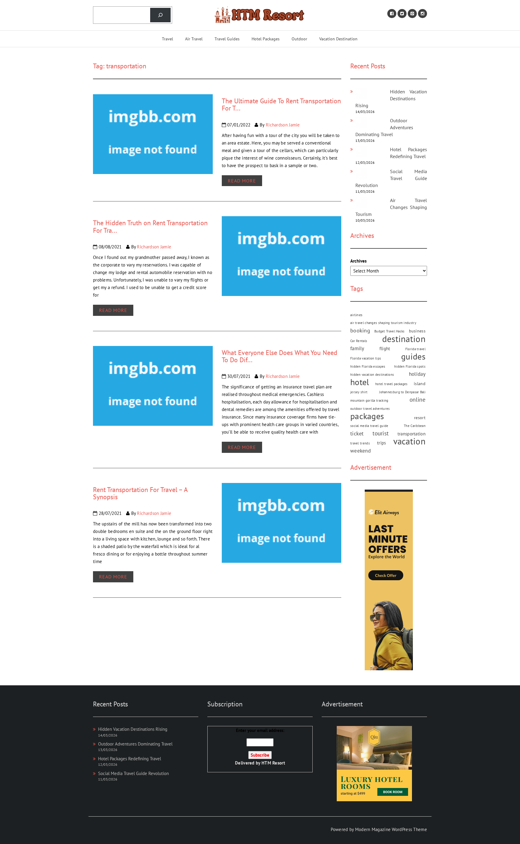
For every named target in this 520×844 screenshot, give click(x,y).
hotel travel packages (391, 384)
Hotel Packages (266, 39)
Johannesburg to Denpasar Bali (402, 392)
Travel (167, 39)
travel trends (360, 443)
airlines (356, 314)
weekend (360, 450)
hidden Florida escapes (367, 366)
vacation (409, 441)
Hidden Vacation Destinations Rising (391, 98)
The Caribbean (415, 426)
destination (404, 339)
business (417, 331)
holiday (417, 374)
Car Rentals (358, 341)
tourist (380, 433)
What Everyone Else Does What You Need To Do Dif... (279, 356)
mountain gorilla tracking (369, 400)
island (420, 383)
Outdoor (299, 39)
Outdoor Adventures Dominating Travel (135, 744)
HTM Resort (273, 763)
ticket (357, 433)
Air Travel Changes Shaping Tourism (391, 207)
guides (413, 356)
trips (381, 443)
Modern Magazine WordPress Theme (391, 829)
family (357, 348)
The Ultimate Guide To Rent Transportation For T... (281, 104)
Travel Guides (227, 39)
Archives (358, 261)
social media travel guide (369, 426)
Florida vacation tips (365, 358)
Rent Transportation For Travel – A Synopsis (140, 493)
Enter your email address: (260, 746)
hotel (359, 382)
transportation (412, 434)
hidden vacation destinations (372, 374)
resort (420, 417)
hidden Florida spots (410, 366)
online (418, 399)
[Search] (160, 15)
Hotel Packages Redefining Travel (129, 758)
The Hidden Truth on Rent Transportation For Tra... (150, 226)
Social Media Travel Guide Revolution (391, 178)
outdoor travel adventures (370, 408)
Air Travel (194, 39)
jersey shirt (359, 392)
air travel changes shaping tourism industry (383, 323)
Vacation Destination (338, 39)
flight (384, 348)
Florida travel (415, 349)
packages (367, 416)
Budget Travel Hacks (389, 331)
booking (360, 330)
